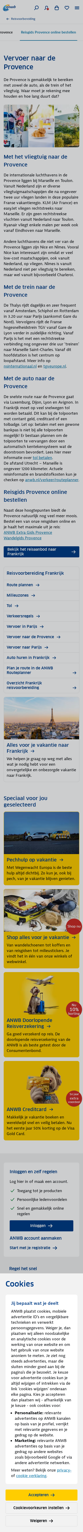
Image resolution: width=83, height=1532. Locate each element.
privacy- (64, 1470)
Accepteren (38, 1495)
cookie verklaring (31, 1475)
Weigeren (38, 1520)
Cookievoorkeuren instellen (38, 1507)
